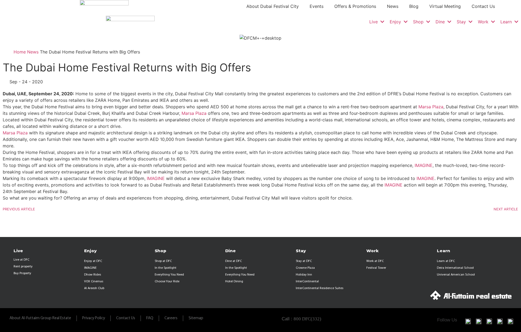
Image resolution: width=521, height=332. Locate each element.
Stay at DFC (304, 261)
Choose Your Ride (167, 281)
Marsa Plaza (430, 106)
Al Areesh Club (94, 288)
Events (316, 6)
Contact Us (483, 6)
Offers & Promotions (355, 6)
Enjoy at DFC (93, 261)
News (392, 6)
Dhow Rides (92, 274)
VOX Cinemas (93, 281)
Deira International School (455, 268)
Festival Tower (376, 268)
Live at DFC (21, 259)
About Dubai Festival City (272, 6)
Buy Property (22, 273)
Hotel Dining (234, 281)
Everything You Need (169, 274)
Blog (413, 6)
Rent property (23, 266)
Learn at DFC (446, 261)
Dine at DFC (233, 261)
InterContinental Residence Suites (319, 288)
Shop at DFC (163, 261)
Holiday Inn (304, 274)
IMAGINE (424, 165)
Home (20, 51)
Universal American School (456, 274)
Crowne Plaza (305, 268)
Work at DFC (375, 261)
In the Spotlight (165, 268)
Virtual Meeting (445, 6)
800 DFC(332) (307, 318)
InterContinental (307, 281)
